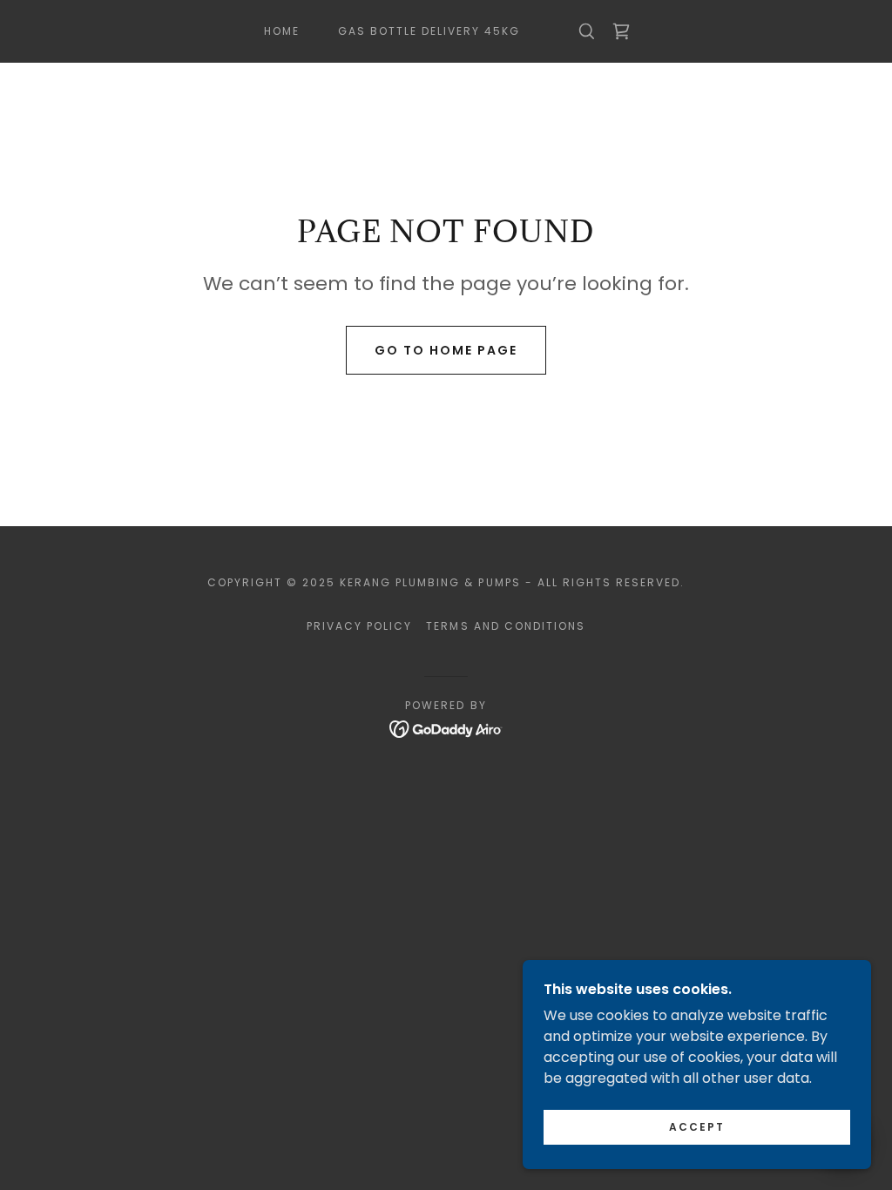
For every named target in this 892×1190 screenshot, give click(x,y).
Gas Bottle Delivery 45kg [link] (429, 31)
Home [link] (282, 31)
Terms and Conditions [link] (505, 626)
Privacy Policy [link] (359, 626)
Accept (697, 1126)
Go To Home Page (446, 350)
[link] (621, 31)
